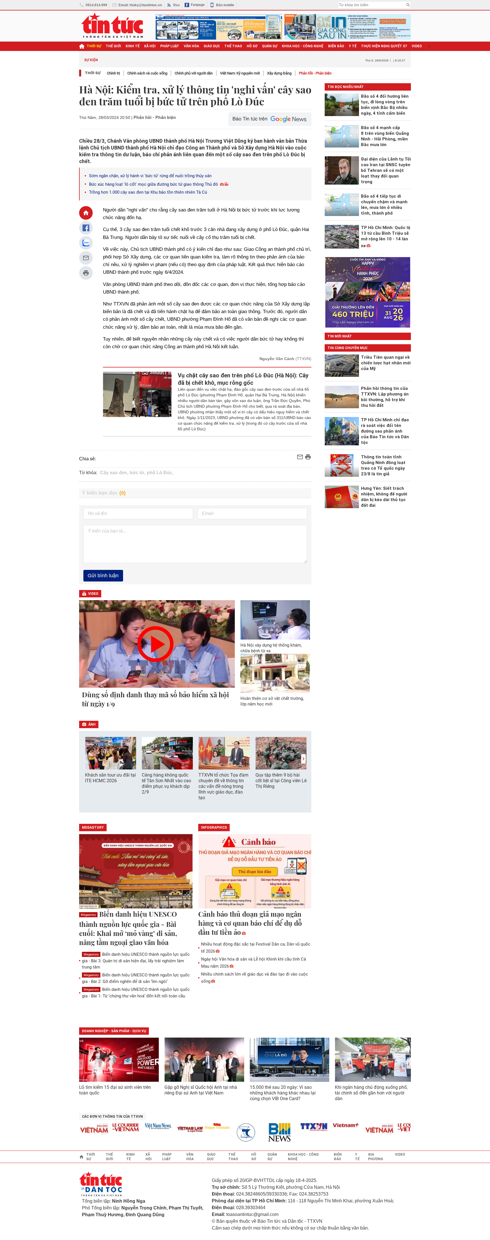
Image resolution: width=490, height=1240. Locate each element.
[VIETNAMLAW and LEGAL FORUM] (177, 1129)
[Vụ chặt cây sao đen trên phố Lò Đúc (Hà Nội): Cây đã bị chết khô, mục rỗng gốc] (137, 402)
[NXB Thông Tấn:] (236, 1132)
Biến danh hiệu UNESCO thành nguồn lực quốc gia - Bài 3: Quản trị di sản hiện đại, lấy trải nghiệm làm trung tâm (136, 961)
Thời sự (94, 46)
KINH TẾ (133, 46)
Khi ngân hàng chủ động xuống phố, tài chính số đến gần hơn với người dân (371, 1093)
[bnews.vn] (268, 1132)
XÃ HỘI (150, 46)
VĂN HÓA (191, 46)
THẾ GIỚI (113, 46)
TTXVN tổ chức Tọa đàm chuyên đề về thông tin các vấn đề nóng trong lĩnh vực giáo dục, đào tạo (223, 786)
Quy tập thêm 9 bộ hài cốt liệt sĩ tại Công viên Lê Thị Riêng (281, 780)
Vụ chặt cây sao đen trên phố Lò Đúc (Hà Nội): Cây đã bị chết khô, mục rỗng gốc (243, 379)
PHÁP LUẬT (169, 46)
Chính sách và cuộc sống (147, 73)
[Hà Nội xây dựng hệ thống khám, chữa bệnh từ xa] (275, 619)
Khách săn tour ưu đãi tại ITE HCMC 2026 (110, 777)
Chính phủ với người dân (194, 73)
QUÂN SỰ (269, 46)
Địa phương (375, 1157)
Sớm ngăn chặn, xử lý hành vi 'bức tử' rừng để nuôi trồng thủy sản (150, 175)
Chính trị (113, 73)
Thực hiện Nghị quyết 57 (384, 46)
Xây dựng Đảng (279, 73)
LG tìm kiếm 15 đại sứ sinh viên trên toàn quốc (115, 1090)
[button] (303, 759)
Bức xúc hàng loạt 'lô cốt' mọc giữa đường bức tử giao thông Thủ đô (153, 184)
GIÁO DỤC (212, 46)
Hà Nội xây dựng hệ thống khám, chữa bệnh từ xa (271, 648)
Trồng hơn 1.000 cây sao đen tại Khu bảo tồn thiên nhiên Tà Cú (148, 192)
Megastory (88, 915)
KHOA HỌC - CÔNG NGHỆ (303, 46)
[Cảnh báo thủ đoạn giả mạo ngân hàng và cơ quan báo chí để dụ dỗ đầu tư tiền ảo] (255, 871)
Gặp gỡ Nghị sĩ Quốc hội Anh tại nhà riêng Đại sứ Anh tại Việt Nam (200, 1090)
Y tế (352, 46)
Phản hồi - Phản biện (315, 73)
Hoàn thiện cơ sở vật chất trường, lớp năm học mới (272, 701)
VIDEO (417, 46)
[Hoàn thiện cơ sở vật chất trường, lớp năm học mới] (275, 673)
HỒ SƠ (252, 46)
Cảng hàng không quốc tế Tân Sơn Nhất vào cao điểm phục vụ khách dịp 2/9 (166, 783)
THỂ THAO (233, 46)
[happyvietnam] (204, 1126)
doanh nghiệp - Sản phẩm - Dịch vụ (114, 1031)
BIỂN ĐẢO (336, 46)
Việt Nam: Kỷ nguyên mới (240, 73)
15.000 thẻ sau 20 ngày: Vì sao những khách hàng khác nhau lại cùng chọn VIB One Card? (283, 1093)
